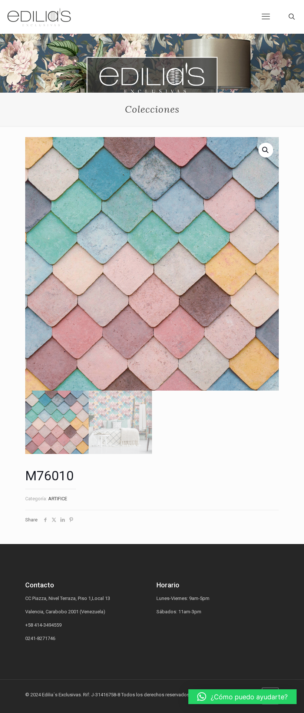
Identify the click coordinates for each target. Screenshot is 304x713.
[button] (242, 696)
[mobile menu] (266, 16)
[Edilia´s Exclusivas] (39, 16)
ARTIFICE (57, 498)
